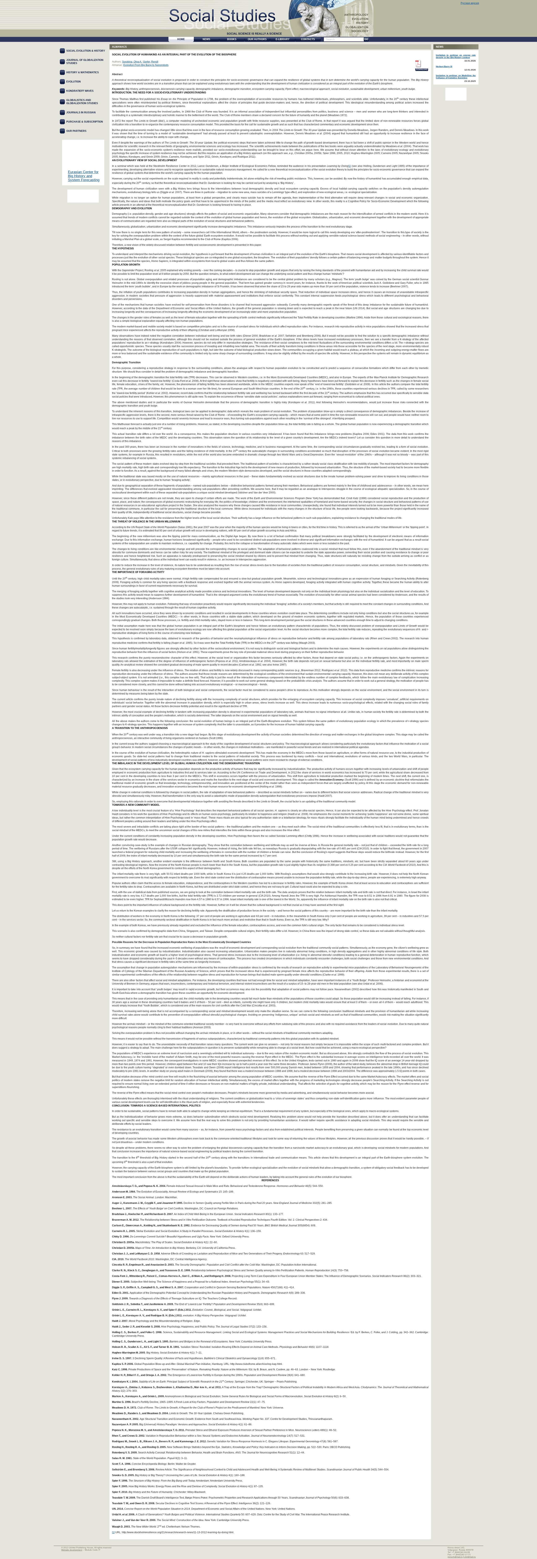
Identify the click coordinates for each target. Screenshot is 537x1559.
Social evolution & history (85, 50)
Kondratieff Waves (80, 90)
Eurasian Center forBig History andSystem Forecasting (83, 176)
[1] (349, 166)
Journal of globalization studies (84, 62)
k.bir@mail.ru (469, 1557)
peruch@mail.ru (455, 1557)
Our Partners (76, 130)
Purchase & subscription (84, 121)
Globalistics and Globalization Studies (82, 102)
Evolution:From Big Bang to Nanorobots (145, 65)
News (439, 46)
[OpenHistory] (83, 196)
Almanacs (119, 46)
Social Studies (227, 14)
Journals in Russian (81, 112)
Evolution (73, 81)
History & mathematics (82, 72)
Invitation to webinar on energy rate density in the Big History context (456, 56)
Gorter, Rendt (150, 61)
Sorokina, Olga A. (132, 61)
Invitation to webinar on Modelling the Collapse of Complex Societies (456, 76)
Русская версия (470, 3)
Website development (71, 1550)
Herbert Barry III (444, 66)
